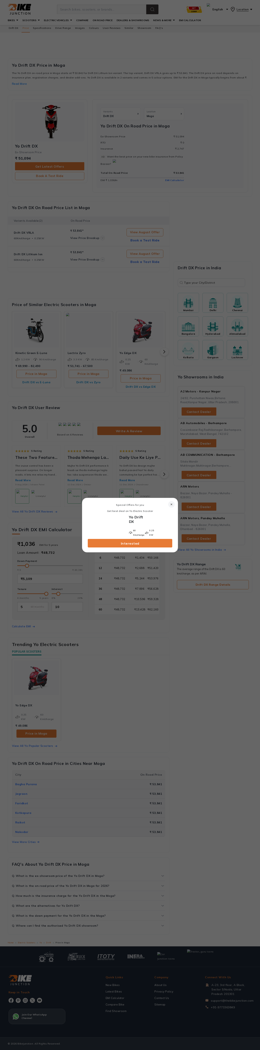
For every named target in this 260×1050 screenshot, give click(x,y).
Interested (130, 543)
